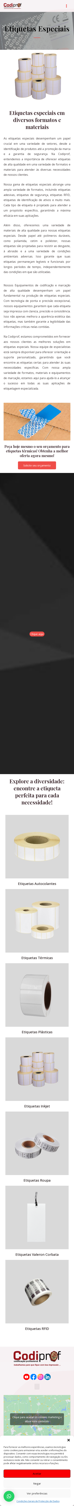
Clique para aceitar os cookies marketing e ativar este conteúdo (37, 1419)
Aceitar (37, 1473)
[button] (68, 1440)
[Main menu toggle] (66, 6)
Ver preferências (37, 1493)
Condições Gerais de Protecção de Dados (38, 1501)
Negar (37, 1483)
